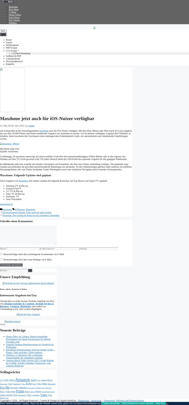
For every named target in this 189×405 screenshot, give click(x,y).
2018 (6, 380)
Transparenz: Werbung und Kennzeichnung (123, 400)
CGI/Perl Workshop (21, 53)
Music (2, 392)
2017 (2, 380)
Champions (17, 384)
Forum (9, 42)
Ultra (29, 395)
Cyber (23, 384)
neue (13, 391)
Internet (22, 387)
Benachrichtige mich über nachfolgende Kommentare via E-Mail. (34, 254)
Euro (34, 384)
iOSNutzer (20, 209)
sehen (33, 392)
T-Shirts (12, 12)
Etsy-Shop (14, 9)
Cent (10, 384)
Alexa (11, 380)
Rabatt (27, 392)
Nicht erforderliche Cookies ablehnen (138, 403)
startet (9, 395)
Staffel (3, 395)
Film (39, 384)
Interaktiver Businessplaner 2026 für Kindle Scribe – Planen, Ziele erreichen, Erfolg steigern (30, 351)
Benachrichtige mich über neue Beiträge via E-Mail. (28, 259)
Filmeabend (51, 384)
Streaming (7, 209)
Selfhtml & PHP (13, 56)
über (6, 398)
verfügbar (36, 395)
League (38, 388)
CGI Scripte (11, 50)
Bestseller (13, 7)
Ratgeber (10, 64)
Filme (44, 384)
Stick (15, 395)
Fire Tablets (14, 20)
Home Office (15, 15)
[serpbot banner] (12, 321)
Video (43, 394)
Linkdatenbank (13, 58)
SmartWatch (46, 392)
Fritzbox (13, 23)
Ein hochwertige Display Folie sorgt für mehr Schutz (27, 212)
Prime (20, 391)
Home (9, 40)
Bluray (50, 380)
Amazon (22, 379)
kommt (32, 388)
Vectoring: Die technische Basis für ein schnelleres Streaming (30, 215)
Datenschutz (83, 400)
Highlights (14, 388)
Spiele (52, 392)
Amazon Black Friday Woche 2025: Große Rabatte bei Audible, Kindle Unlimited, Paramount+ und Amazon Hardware (30, 363)
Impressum (96, 400)
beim (39, 380)
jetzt (28, 388)
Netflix (8, 392)
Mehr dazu (160, 403)
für (7, 387)
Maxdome (30, 209)
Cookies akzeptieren (111, 403)
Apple (33, 380)
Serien (38, 391)
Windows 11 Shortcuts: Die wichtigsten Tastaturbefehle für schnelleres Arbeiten (24, 356)
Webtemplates (12, 45)
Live (43, 388)
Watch (50, 395)
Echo (29, 383)
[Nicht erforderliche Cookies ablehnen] (167, 404)
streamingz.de (6, 204)
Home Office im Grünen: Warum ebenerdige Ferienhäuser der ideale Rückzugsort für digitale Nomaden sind (28, 339)
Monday (49, 388)
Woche (2, 398)
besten (44, 380)
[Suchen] (30, 270)
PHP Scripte (11, 48)
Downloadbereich (14, 61)
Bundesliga (4, 384)
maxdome (43, 131)
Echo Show (14, 17)
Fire (2, 387)
